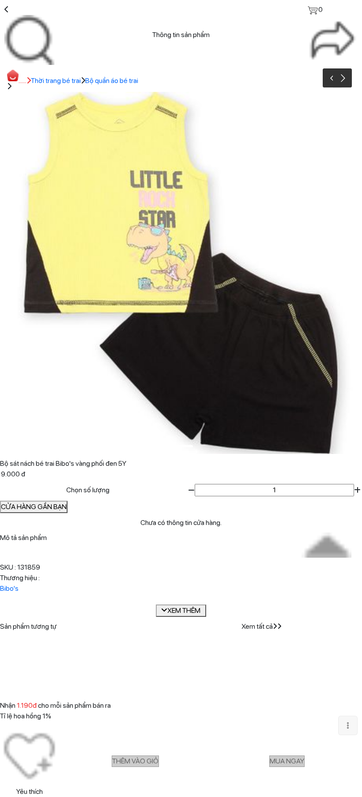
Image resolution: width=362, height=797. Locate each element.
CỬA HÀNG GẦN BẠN (34, 506)
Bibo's (9, 588)
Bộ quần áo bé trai (111, 80)
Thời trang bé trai (56, 80)
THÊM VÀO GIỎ (135, 761)
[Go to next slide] (342, 77)
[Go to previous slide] (332, 77)
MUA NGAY (287, 761)
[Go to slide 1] (179, 446)
